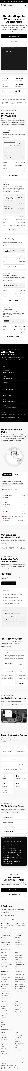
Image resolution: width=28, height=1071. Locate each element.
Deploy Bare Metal (14, 175)
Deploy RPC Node (14, 300)
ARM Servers (18, 942)
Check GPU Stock (14, 229)
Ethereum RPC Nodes (20, 986)
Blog (2, 1044)
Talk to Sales (14, 41)
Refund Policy (18, 1047)
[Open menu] (25, 5)
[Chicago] (15, 454)
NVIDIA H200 (4, 962)
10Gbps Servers (19, 955)
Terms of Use (18, 1037)
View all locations (5, 1029)
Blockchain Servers (19, 977)
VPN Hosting (4, 988)
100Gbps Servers (19, 959)
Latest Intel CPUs (19, 935)
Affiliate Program (5, 1049)
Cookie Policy (18, 1050)
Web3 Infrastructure (20, 979)
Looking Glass (18, 971)
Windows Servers (5, 949)
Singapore (3, 1017)
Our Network (4, 1037)
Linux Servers (4, 947)
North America (7, 474)
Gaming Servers (5, 982)
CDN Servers (4, 979)
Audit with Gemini (14, 831)
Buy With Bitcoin (19, 1012)
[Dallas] (14, 455)
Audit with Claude (14, 822)
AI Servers (3, 957)
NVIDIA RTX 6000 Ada (6, 964)
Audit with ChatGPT (14, 817)
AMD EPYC (17, 937)
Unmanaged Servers (6, 944)
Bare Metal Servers (5, 937)
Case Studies (4, 1039)
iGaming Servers (5, 984)
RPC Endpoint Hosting (20, 982)
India (2, 1022)
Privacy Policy (18, 1035)
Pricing (2, 1046)
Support (3, 1051)
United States (4, 1004)
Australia (3, 1024)
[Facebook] (12, 919)
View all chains (19, 991)
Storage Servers (5, 991)
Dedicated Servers (5, 935)
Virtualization (4, 995)
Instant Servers (5, 940)
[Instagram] (9, 919)
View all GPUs (4, 971)
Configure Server (14, 36)
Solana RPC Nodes (19, 984)
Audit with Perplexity (14, 827)
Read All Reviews (6, 646)
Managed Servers (5, 942)
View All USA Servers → (7, 493)
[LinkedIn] (2, 919)
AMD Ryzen (18, 940)
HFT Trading (4, 986)
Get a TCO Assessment (9, 583)
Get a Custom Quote (14, 894)
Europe (16, 474)
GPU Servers (4, 955)
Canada (3, 1006)
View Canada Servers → (7, 518)
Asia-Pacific (7, 477)
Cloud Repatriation (5, 998)
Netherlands (4, 1010)
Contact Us (4, 1053)
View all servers (19, 944)
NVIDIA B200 (4, 966)
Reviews (3, 1042)
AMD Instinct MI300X (6, 969)
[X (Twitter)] (6, 919)
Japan (2, 1020)
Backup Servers (5, 993)
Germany (3, 1008)
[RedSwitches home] (6, 5)
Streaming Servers (5, 977)
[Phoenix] (12, 455)
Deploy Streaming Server (14, 266)
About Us (3, 1035)
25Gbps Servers (19, 957)
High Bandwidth (19, 962)
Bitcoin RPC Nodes (19, 988)
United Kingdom (5, 1013)
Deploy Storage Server (14, 336)
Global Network (19, 969)
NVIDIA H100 (4, 959)
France (2, 1015)
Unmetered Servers (20, 964)
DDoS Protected (19, 966)
